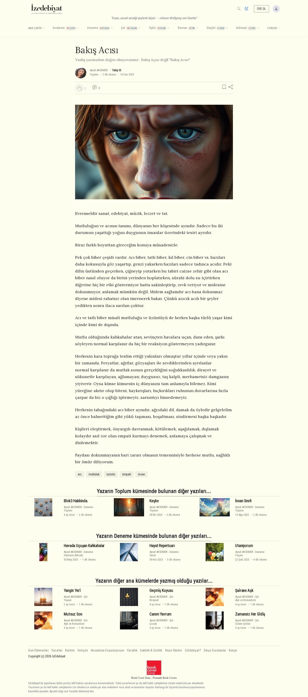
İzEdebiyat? (193, 650)
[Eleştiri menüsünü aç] (226, 28)
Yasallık (132, 650)
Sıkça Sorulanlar (215, 650)
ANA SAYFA (35, 28)
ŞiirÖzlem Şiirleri (247, 622)
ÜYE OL (261, 9)
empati (126, 474)
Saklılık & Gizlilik (151, 650)
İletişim (83, 650)
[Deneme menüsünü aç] (111, 28)
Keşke (154, 501)
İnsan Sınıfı (243, 501)
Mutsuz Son (73, 614)
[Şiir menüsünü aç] (139, 28)
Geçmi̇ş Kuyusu (161, 590)
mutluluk (94, 474)
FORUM (272, 28)
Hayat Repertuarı (162, 545)
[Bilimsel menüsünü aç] (258, 28)
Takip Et (116, 70)
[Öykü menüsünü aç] (168, 28)
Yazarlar (56, 650)
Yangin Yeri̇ (72, 590)
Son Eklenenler (38, 650)
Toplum (94, 74)
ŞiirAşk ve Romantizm (247, 598)
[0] (79, 88)
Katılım (70, 650)
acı (80, 474)
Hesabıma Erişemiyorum (107, 650)
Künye (233, 650)
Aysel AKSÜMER (99, 70)
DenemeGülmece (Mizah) (78, 553)
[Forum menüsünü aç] (278, 28)
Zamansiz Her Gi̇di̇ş (250, 614)
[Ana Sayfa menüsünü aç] (43, 28)
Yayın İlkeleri (173, 650)
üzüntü (110, 474)
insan (141, 474)
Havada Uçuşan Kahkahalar (84, 545)
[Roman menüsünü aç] (197, 28)
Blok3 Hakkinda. (76, 501)
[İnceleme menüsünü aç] (77, 28)
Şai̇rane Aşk (244, 590)
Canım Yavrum (160, 614)
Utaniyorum (244, 545)
